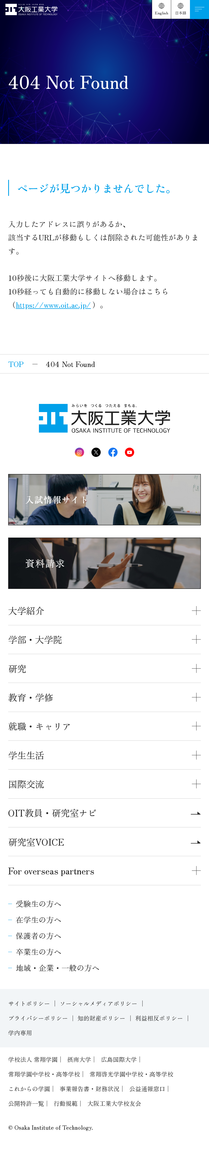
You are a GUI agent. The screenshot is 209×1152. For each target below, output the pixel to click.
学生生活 (26, 755)
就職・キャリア (39, 726)
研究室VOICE (36, 841)
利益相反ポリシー (159, 1018)
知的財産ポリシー (101, 1018)
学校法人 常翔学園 (33, 1059)
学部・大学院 (35, 639)
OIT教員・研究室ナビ (52, 812)
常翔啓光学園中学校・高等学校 (131, 1074)
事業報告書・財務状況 (89, 1088)
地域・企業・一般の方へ (58, 967)
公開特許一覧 (26, 1103)
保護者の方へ (39, 935)
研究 (17, 668)
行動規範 (66, 1103)
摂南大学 (79, 1059)
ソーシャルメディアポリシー (98, 1003)
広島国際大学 (119, 1059)
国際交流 (26, 783)
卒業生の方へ (39, 951)
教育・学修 (30, 697)
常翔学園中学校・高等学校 (44, 1074)
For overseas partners (51, 870)
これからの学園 (29, 1088)
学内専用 (20, 1032)
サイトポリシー (29, 1003)
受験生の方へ (39, 903)
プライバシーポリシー (38, 1018)
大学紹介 (26, 610)
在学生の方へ (39, 919)
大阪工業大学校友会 (114, 1103)
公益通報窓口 (147, 1088)
